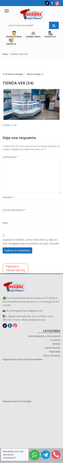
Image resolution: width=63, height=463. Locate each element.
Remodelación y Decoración (44, 336)
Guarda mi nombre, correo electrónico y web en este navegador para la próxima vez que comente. (31, 241)
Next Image (34, 74)
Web (5, 222)
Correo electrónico (14, 210)
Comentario (10, 157)
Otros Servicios (51, 355)
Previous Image (14, 74)
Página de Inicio (14, 36)
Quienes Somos (33, 36)
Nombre (8, 197)
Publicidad (54, 351)
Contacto (11, 44)
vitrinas (56, 343)
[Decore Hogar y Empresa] (14, 286)
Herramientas (52, 347)
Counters (55, 340)
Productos (50, 36)
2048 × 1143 (11, 125)
